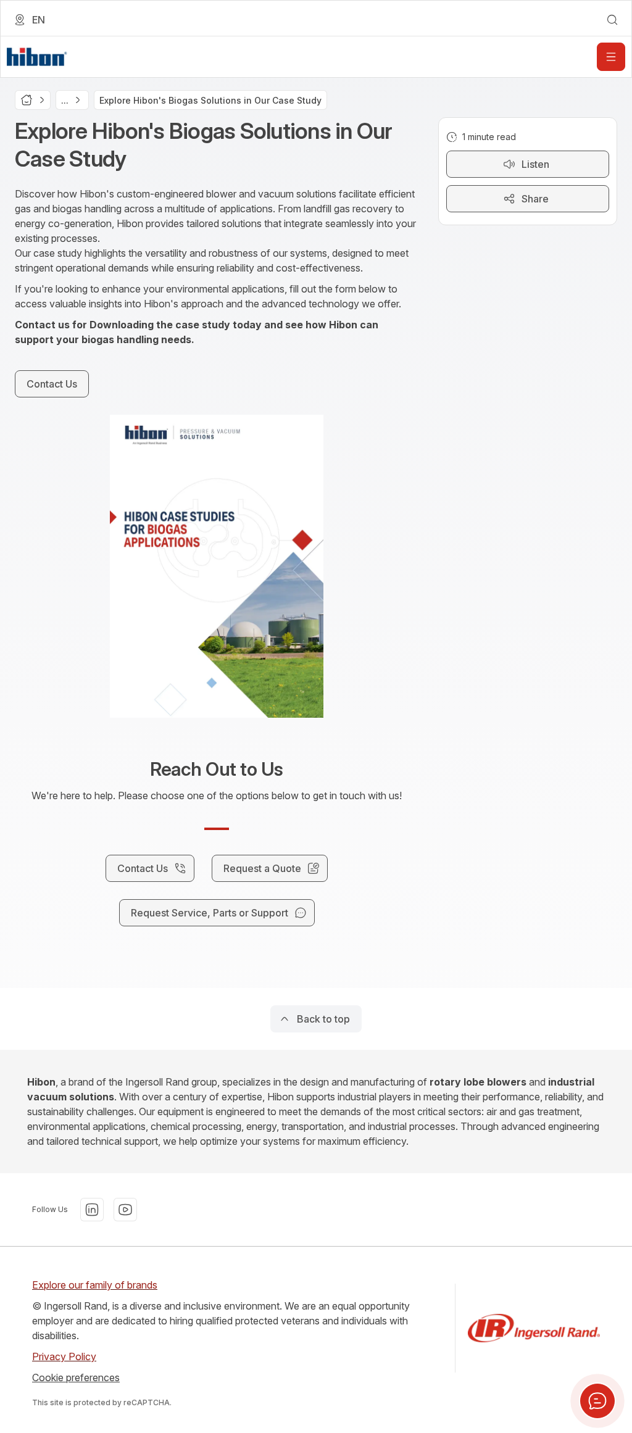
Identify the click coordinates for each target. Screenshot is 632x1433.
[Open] (611, 57)
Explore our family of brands (94, 1285)
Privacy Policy (64, 1356)
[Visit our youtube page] (125, 1209)
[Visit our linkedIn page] (92, 1209)
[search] (612, 20)
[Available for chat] (597, 1401)
